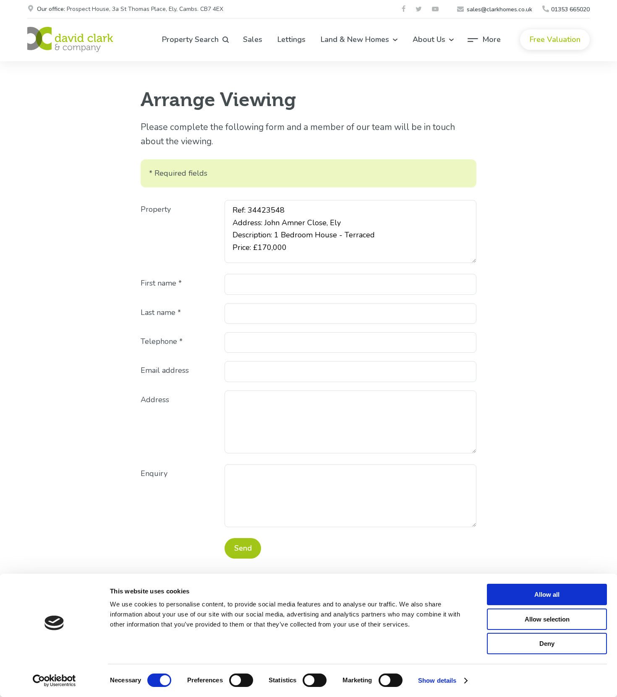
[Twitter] (420, 9)
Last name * (161, 312)
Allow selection (547, 619)
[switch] (241, 680)
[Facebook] (405, 9)
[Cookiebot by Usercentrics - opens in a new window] (54, 680)
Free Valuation (555, 39)
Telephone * (162, 341)
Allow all (546, 594)
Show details (437, 680)
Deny (546, 643)
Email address (165, 370)
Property (156, 209)
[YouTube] (436, 9)
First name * (161, 283)
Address (155, 400)
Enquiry (154, 473)
